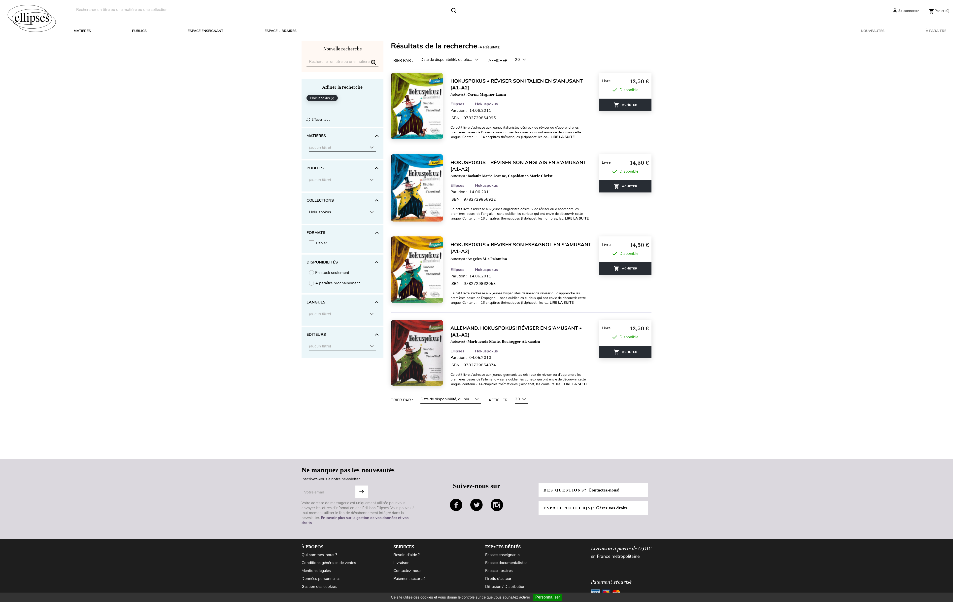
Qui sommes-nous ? (319, 555)
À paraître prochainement (337, 283)
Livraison (401, 562)
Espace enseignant (205, 31)
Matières (82, 31)
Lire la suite (563, 137)
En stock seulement (332, 272)
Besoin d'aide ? (406, 555)
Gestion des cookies (319, 586)
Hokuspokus (486, 104)
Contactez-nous (407, 570)
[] (453, 10)
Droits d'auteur (498, 578)
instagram (497, 505)
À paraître (936, 31)
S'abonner (361, 492)
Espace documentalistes (506, 562)
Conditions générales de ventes (329, 562)
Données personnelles (321, 578)
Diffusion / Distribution (505, 586)
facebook (456, 505)
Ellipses (457, 104)
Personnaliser (547, 597)
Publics (139, 31)
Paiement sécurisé (409, 578)
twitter (476, 505)
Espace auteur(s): (585, 507)
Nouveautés (873, 31)
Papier (321, 243)
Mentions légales (316, 570)
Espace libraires (281, 31)
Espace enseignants (502, 555)
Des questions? (581, 490)
